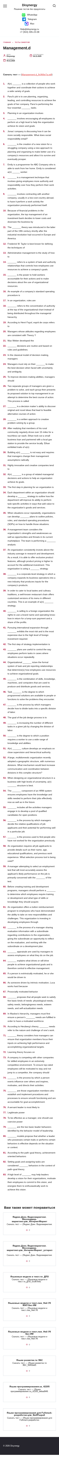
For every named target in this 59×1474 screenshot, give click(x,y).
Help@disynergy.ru (29, 29)
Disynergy (29, 5)
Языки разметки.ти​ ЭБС (29, 1360)
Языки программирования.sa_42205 (29, 1386)
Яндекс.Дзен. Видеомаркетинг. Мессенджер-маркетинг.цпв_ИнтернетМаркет (29, 1219)
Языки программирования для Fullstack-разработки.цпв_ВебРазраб (29, 1414)
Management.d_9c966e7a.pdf (37, 74)
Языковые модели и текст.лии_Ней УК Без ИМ (29, 1332)
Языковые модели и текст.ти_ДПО (29, 1276)
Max (31, 23)
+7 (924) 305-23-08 (29, 32)
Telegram (32, 19)
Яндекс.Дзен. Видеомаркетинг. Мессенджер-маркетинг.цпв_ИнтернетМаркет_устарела (29, 1249)
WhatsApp (31, 14)
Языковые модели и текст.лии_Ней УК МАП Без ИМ (29, 1304)
